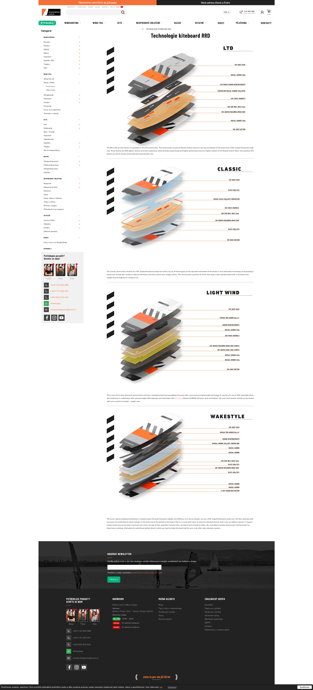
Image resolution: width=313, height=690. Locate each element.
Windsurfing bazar (51, 161)
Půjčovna (82, 7)
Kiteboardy (48, 128)
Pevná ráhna (50, 86)
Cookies (208, 626)
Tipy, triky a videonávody (170, 608)
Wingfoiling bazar (51, 169)
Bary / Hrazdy (49, 132)
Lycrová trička (49, 220)
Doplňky (47, 143)
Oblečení (47, 224)
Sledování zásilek (213, 612)
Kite (45, 120)
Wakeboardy (49, 139)
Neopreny (47, 183)
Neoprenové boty (51, 187)
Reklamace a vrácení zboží (217, 629)
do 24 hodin (110, 2)
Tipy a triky (115, 7)
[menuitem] (47, 23)
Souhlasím (304, 687)
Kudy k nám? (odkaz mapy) (124, 605)
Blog (97, 7)
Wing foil (48, 74)
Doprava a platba (213, 608)
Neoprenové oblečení (53, 179)
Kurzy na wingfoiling (52, 110)
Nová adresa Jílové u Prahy (215, 2)
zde (160, 687)
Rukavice (47, 191)
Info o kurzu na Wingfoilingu (55, 242)
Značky (105, 7)
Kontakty (71, 7)
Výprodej (48, 249)
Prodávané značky (167, 612)
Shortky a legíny (50, 205)
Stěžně (46, 49)
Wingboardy (49, 95)
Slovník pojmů (165, 619)
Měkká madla (50, 90)
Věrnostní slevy (212, 615)
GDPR (207, 622)
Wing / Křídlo (49, 82)
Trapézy (47, 64)
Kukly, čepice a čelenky (53, 198)
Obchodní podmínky (214, 619)
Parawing (47, 106)
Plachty (47, 46)
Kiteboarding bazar (51, 165)
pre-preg (179, 398)
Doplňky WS (49, 60)
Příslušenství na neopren (54, 209)
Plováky (47, 42)
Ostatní (47, 102)
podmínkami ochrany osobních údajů (147, 573)
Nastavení (172, 687)
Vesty (46, 194)
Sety (45, 68)
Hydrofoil (47, 57)
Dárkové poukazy (50, 231)
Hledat (123, 12)
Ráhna (46, 53)
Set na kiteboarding (52, 150)
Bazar (46, 156)
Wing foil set (49, 79)
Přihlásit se (113, 579)
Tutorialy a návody (51, 113)
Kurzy (90, 7)
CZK (225, 12)
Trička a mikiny (49, 202)
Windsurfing (49, 37)
